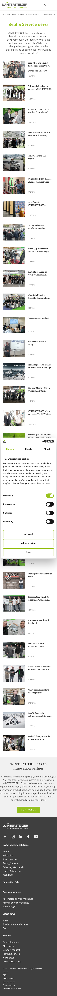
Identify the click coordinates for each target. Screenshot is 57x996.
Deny (28, 552)
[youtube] (36, 836)
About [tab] (47, 449)
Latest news (47, 14)
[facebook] (5, 836)
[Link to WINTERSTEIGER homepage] (15, 5)
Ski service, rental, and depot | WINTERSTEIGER (20, 14)
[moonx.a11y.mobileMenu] (50, 5)
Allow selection (28, 543)
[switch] (50, 504)
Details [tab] (28, 449)
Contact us (28, 809)
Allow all (28, 534)
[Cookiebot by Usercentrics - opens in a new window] (42, 441)
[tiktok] (28, 836)
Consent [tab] (10, 449)
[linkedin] (20, 836)
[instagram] (13, 836)
